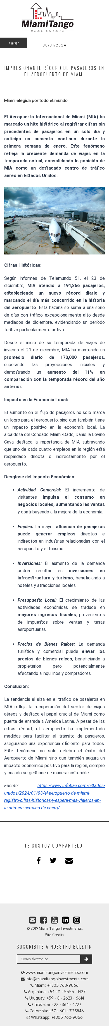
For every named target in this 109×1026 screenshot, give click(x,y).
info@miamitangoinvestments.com (57, 978)
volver (13, 43)
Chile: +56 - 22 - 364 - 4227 (56, 1004)
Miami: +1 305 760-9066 (56, 985)
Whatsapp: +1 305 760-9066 (56, 1017)
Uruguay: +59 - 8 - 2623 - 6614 (56, 998)
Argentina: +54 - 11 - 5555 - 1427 (56, 991)
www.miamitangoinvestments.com (56, 972)
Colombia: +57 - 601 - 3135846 (56, 1010)
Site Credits (54, 934)
